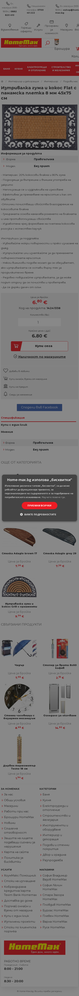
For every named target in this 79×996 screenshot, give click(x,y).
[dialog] (39, 498)
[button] (39, 514)
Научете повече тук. (54, 497)
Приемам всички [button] (39, 505)
